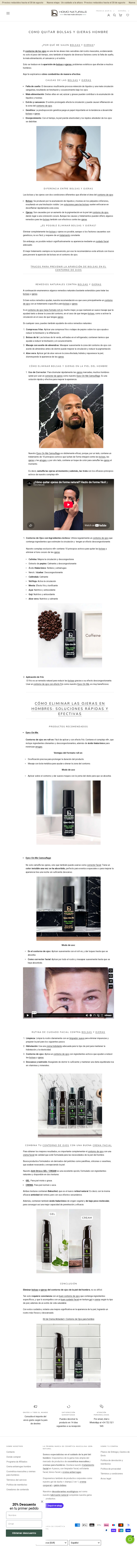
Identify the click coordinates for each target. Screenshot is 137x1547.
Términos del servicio (16, 1480)
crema (97, 1299)
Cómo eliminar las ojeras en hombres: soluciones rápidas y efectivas (70, 708)
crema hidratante (54, 1046)
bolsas (75, 45)
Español (122, 11)
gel (90, 1299)
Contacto (10, 1452)
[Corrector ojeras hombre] (68, 908)
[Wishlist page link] (127, 15)
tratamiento (65, 235)
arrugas (43, 460)
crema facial (102, 1145)
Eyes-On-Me (83, 684)
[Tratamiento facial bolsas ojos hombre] (70, 1105)
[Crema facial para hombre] (68, 1241)
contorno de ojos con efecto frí (47, 684)
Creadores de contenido (17, 1489)
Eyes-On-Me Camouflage (88, 376)
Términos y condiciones (112, 1473)
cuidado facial (102, 241)
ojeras (89, 45)
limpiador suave (76, 1038)
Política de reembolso (16, 1484)
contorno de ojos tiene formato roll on (45, 310)
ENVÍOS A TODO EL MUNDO (35, 1412)
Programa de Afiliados (16, 1461)
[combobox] (52, 1542)
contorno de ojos (44, 105)
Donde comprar (13, 1457)
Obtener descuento (24, 1533)
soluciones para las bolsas (76, 204)
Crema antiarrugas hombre (18, 1466)
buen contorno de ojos (69, 1296)
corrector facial (94, 865)
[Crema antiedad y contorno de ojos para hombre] (68, 1356)
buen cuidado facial (70, 1299)
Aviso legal (106, 1478)
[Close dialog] (42, 1501)
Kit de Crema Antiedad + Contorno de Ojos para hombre (68, 1319)
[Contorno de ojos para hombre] (68, 153)
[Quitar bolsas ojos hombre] (70, 635)
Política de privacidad (111, 1469)
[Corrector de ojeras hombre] (71, 416)
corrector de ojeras (54, 376)
